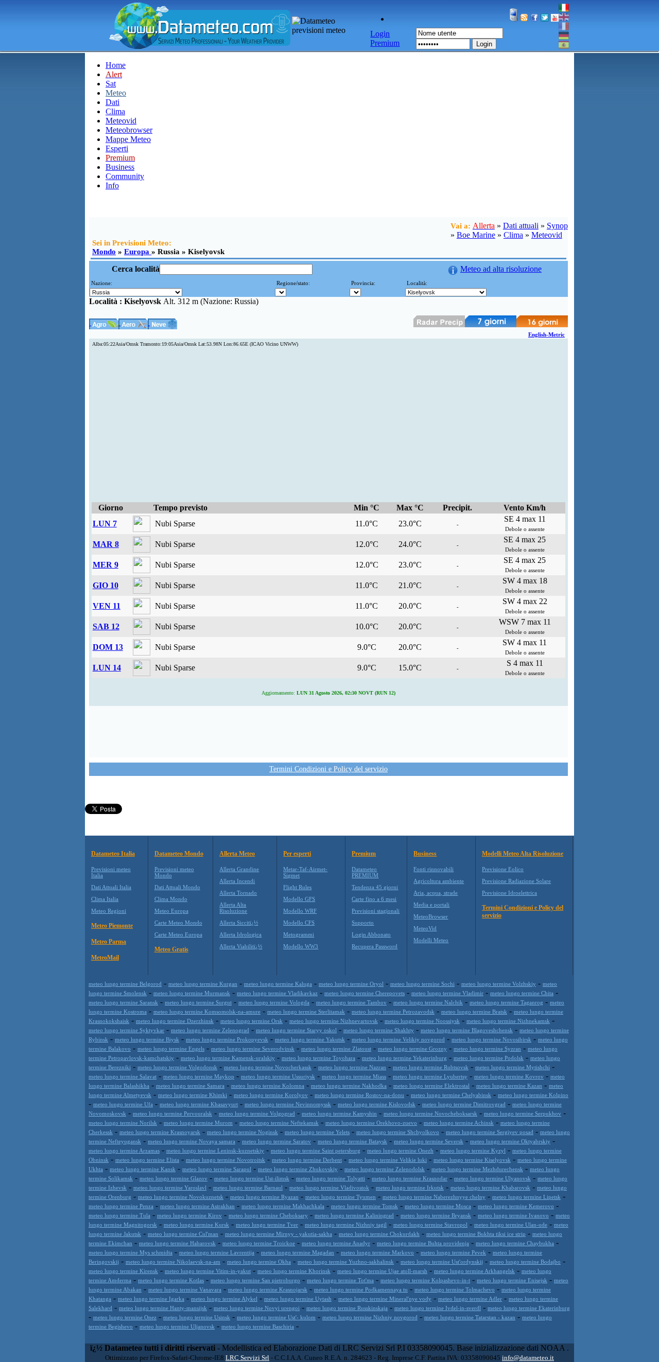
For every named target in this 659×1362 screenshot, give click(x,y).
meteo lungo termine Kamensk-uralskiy (228, 1058)
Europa (137, 251)
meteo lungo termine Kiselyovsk (472, 1160)
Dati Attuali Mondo (177, 887)
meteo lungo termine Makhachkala (282, 1206)
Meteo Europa (171, 911)
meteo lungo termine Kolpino (533, 1095)
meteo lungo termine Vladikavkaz (277, 993)
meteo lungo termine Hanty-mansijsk (163, 1308)
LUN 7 (105, 523)
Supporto (363, 922)
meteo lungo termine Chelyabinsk (451, 1095)
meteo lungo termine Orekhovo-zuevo (371, 1123)
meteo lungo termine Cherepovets (364, 993)
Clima (115, 111)
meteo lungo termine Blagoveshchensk (467, 1030)
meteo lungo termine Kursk (196, 1225)
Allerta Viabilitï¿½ (240, 946)
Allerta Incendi (237, 881)
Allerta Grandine (239, 869)
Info (112, 185)
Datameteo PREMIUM (365, 872)
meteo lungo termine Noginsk (242, 1132)
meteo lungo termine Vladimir (447, 993)
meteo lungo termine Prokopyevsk (227, 1039)
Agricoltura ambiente (438, 881)
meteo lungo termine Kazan (509, 1086)
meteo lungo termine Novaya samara (191, 1141)
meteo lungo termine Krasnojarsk (267, 1289)
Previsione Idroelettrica (509, 893)
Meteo (116, 93)
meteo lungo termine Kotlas (171, 1280)
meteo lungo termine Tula (119, 1215)
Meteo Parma (108, 941)
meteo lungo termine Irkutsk (410, 1187)
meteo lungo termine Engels (170, 1049)
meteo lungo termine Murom (198, 1123)
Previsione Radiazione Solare (516, 881)
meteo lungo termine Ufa (123, 1104)
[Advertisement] (328, 425)
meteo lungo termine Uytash (298, 1299)
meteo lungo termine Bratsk (474, 1012)
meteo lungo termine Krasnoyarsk (159, 1132)
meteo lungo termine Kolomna (267, 1086)
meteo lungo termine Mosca (438, 1206)
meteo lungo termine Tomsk (364, 1206)
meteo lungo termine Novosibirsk (491, 1039)
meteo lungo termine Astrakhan (197, 1206)
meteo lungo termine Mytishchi (512, 1067)
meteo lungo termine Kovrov (509, 1076)
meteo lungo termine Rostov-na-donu (359, 1095)
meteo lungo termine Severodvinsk (252, 1049)
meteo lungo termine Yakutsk (310, 1039)
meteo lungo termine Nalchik (428, 1002)
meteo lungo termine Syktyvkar (126, 1030)
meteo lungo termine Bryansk (436, 1215)
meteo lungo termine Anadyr (336, 1243)
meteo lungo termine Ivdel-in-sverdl (437, 1308)
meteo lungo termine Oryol (351, 984)
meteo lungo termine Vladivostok (329, 1187)
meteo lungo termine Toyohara (318, 1058)
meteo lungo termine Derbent (307, 1160)
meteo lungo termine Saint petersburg (315, 1150)
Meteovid (121, 120)
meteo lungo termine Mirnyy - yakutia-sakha (278, 1234)
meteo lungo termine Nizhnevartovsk (333, 1021)
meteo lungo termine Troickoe (258, 1243)
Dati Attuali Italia (111, 887)
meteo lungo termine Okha (259, 1262)
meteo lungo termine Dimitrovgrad (464, 1104)
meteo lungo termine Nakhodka (349, 1086)
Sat (111, 83)
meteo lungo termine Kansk (143, 1169)
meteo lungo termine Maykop (198, 1076)
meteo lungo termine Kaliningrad (354, 1215)
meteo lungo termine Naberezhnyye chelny (434, 1197)
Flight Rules (297, 887)
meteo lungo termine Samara (190, 1086)
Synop (557, 225)
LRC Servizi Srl (247, 1357)
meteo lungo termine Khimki (192, 1095)
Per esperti (297, 853)
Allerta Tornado (238, 893)
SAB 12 (106, 626)
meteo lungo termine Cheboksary (268, 1215)
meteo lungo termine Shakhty (378, 1030)
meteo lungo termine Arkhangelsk (474, 1271)
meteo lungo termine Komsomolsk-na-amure (207, 1012)
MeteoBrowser (430, 916)
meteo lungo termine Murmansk (191, 993)
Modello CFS (299, 922)
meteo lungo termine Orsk (251, 1021)
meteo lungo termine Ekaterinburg (529, 1308)
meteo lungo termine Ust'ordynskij (442, 1262)
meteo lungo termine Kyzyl (473, 1150)
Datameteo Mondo (178, 853)
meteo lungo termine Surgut (198, 1002)
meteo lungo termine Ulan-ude (510, 1225)
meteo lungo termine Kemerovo (516, 1206)
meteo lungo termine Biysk (147, 1039)
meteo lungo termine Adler (470, 1299)
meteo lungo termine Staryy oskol (296, 1030)
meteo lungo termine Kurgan (202, 984)
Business (120, 167)
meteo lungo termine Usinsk (196, 1317)
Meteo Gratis (171, 949)
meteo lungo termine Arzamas (124, 1150)
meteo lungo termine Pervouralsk (172, 1113)
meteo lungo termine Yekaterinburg (404, 1058)
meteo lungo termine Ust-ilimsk (251, 1178)
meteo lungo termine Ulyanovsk (492, 1178)
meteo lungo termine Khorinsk (294, 1271)
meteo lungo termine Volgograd (257, 1113)
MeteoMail (105, 957)
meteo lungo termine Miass (354, 1076)
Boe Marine (476, 235)
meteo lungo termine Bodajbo (525, 1262)
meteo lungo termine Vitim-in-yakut (208, 1271)
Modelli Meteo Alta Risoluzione (522, 853)
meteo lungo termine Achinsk (459, 1123)
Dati (112, 102)
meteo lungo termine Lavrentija (216, 1252)
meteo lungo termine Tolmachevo (454, 1289)
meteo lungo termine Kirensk (123, 1271)
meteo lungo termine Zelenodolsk (384, 1169)
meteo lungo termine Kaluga (278, 984)
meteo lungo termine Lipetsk (526, 1197)
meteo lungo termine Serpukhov (522, 1113)
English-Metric (546, 334)
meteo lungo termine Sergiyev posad (489, 1132)
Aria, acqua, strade (435, 893)
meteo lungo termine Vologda (273, 1002)
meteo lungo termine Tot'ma (340, 1280)
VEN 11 (106, 606)
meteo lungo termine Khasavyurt (199, 1104)
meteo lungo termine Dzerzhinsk (175, 1021)
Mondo (104, 251)
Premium (364, 853)
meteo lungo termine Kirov (189, 1215)
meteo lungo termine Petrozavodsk (393, 1012)
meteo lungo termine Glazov (173, 1178)
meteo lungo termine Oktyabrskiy (510, 1141)
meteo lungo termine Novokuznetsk (180, 1197)
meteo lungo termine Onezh (400, 1150)
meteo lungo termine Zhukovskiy (298, 1169)
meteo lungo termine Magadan (297, 1252)
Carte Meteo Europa (178, 934)
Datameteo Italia (113, 853)
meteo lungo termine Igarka (151, 1299)
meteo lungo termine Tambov (351, 1002)
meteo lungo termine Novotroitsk (225, 1160)
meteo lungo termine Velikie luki (388, 1160)
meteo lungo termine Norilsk (123, 1123)
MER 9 (105, 564)
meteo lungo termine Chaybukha (515, 1243)
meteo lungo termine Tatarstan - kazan (469, 1317)
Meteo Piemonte (112, 925)
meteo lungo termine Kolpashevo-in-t (425, 1280)
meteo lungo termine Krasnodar (409, 1178)
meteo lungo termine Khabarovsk (490, 1187)
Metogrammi (298, 934)
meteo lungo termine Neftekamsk (279, 1123)
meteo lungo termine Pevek (453, 1252)
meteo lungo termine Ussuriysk (278, 1076)
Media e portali (431, 904)
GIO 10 (105, 585)
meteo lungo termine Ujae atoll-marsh (382, 1271)
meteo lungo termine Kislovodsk (376, 1104)
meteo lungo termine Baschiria (257, 1326)
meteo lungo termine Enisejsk (512, 1280)
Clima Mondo (170, 899)
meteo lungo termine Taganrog (506, 1002)
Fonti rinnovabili (433, 869)
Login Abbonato (371, 934)
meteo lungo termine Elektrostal (431, 1086)
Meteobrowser (129, 130)
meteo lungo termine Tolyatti (330, 1178)
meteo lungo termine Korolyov (271, 1095)
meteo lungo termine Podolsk (489, 1058)
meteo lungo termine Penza (121, 1206)
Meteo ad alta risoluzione (501, 268)
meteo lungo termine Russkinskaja (347, 1308)
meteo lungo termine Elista (147, 1160)
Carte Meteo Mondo (178, 922)
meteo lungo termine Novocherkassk (267, 1067)
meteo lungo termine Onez (125, 1317)
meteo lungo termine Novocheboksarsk (430, 1113)
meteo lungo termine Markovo (377, 1252)
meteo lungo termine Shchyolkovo (397, 1132)
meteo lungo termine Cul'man (183, 1234)
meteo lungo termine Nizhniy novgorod (370, 1317)
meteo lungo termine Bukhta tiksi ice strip (476, 1234)
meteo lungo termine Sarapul (216, 1169)
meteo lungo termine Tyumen (340, 1197)
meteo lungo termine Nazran (352, 1067)
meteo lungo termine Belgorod (125, 984)
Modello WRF (300, 911)
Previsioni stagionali (376, 911)
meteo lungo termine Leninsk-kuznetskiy (215, 1150)
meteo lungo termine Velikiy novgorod (398, 1039)
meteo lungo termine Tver (267, 1225)
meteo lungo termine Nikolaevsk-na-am (173, 1262)
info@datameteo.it (528, 1357)
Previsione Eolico (503, 869)
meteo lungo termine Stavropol (430, 1225)
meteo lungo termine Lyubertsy (430, 1076)
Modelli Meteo (430, 940)
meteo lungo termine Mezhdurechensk (477, 1169)
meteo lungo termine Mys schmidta (130, 1252)
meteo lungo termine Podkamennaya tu (361, 1289)
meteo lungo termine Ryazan (264, 1197)
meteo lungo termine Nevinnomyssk (288, 1104)
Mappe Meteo (128, 139)
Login (484, 44)
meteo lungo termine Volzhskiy (498, 984)
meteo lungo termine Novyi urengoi (257, 1308)
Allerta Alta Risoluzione (233, 907)
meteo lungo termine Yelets (317, 1132)
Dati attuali (521, 225)
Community (125, 176)
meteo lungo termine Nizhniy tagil (346, 1225)
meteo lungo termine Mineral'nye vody (384, 1299)
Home (116, 65)
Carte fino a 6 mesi (374, 899)
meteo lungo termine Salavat (123, 1076)
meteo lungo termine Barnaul (248, 1187)
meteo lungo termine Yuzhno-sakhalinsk (346, 1262)
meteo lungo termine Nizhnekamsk (508, 1021)
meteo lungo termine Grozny (412, 1049)
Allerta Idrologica (240, 934)
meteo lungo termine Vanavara (184, 1289)
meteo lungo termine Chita (521, 993)
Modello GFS (299, 899)
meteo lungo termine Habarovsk (177, 1243)
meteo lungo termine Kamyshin (339, 1113)
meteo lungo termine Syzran (487, 1049)
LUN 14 (107, 667)
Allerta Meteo (237, 853)
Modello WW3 (300, 946)
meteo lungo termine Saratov (276, 1141)
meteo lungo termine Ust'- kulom (276, 1317)
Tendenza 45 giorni (375, 887)
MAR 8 (106, 544)
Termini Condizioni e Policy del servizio (328, 769)
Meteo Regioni (108, 911)
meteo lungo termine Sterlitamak (306, 1012)
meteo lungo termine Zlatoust (336, 1049)
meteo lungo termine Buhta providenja (423, 1243)
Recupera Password (374, 946)
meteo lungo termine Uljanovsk (177, 1326)
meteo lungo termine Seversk (428, 1141)
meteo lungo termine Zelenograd (210, 1030)
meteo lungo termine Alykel (224, 1299)
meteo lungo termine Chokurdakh (379, 1234)
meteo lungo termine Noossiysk (422, 1021)
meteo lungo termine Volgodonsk (177, 1067)
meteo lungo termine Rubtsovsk (431, 1067)
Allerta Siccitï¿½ (238, 922)
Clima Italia (104, 899)
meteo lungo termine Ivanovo (513, 1215)
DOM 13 (108, 647)
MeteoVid (425, 928)
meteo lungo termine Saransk (123, 1002)
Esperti (117, 148)
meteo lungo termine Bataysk (352, 1141)
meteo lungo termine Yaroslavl (169, 1187)
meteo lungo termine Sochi (422, 984)
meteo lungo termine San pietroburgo (255, 1280)
